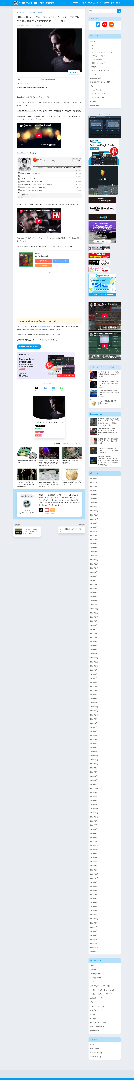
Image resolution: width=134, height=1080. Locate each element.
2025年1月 (93, 556)
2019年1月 (93, 805)
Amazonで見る (43, 265)
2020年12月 (94, 756)
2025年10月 (94, 519)
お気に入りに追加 (25, 83)
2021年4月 (93, 739)
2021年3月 (93, 743)
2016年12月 (94, 874)
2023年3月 (93, 645)
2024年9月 (93, 572)
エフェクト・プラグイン (100, 56)
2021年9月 (93, 719)
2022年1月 (93, 703)
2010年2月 (93, 939)
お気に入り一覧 (93, 3)
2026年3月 (93, 499)
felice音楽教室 (104, 3)
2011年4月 (93, 911)
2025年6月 (93, 535)
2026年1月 (93, 507)
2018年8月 (93, 821)
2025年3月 (93, 547)
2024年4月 (93, 592)
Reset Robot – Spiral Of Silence (29, 201)
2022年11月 (94, 662)
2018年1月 (93, 841)
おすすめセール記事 (79, 3)
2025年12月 (94, 511)
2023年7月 (93, 629)
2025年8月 (93, 527)
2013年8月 (93, 894)
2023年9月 (93, 621)
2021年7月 (93, 727)
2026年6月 (93, 486)
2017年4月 (93, 866)
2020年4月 (93, 776)
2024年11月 (94, 564)
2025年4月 (93, 543)
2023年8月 (93, 625)
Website (53, 513)
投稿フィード (94, 1049)
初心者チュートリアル (99, 93)
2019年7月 (93, 796)
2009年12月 (94, 947)
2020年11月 (94, 760)
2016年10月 (94, 878)
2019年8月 (93, 792)
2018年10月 (94, 817)
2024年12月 (94, 560)
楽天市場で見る (43, 261)
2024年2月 (93, 601)
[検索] (119, 11)
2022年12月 (94, 658)
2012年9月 (93, 898)
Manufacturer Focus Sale (28, 346)
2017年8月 (93, 858)
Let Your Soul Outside (42, 256)
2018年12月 (94, 809)
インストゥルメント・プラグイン (103, 52)
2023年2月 (93, 650)
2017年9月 (93, 854)
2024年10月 (94, 568)
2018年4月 (93, 833)
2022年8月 (93, 674)
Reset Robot (19, 201)
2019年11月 (94, 784)
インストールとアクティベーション (103, 70)
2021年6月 (93, 731)
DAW (93, 45)
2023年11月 (94, 613)
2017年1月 (93, 870)
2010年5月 (93, 931)
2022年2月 (93, 698)
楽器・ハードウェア (98, 63)
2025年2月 (93, 552)
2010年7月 (93, 927)
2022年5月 (93, 686)
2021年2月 (93, 747)
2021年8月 (93, 723)
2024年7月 (93, 580)
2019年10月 (94, 788)
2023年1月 (93, 654)
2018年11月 (94, 813)
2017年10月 (94, 849)
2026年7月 (93, 482)
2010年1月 (93, 943)
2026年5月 (93, 490)
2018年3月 (93, 837)
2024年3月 (93, 597)
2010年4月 (93, 935)
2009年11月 (94, 951)
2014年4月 (93, 890)
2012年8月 (93, 903)
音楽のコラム (94, 106)
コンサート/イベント (97, 97)
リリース (93, 101)
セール (94, 74)
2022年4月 (93, 690)
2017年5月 (93, 862)
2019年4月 (93, 801)
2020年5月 (93, 772)
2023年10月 (94, 617)
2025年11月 (94, 515)
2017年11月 (94, 845)
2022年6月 (93, 682)
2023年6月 (93, 633)
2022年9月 (93, 670)
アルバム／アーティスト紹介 (72, 443)
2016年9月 (93, 882)
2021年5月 (93, 735)
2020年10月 (94, 764)
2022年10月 (94, 666)
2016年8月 (93, 886)
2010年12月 (94, 919)
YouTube (47, 513)
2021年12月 (94, 707)
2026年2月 (93, 503)
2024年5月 (93, 588)
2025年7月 (93, 531)
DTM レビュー (95, 41)
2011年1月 (93, 915)
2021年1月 (93, 752)
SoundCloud (21, 153)
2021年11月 (94, 711)
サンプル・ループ (97, 59)
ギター (92, 86)
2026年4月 (93, 494)
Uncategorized (95, 78)
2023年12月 (94, 609)
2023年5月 (93, 637)
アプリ (94, 48)
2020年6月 (93, 768)
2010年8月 (93, 923)
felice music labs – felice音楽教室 (37, 2)
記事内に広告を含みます (48, 79)
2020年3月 (93, 780)
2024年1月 (93, 605)
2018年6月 (93, 829)
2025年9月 (93, 523)
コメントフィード (96, 1053)
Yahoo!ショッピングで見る (60, 261)
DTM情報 (93, 67)
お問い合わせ (115, 3)
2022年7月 (93, 678)
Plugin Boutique (45, 327)
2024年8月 (93, 576)
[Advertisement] (49, 295)
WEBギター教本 (97, 90)
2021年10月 (94, 715)
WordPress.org (95, 1057)
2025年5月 (93, 539)
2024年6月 (93, 584)
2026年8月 (93, 478)
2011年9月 (93, 907)
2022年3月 (93, 694)
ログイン (93, 1044)
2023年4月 (93, 641)
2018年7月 (93, 825)
